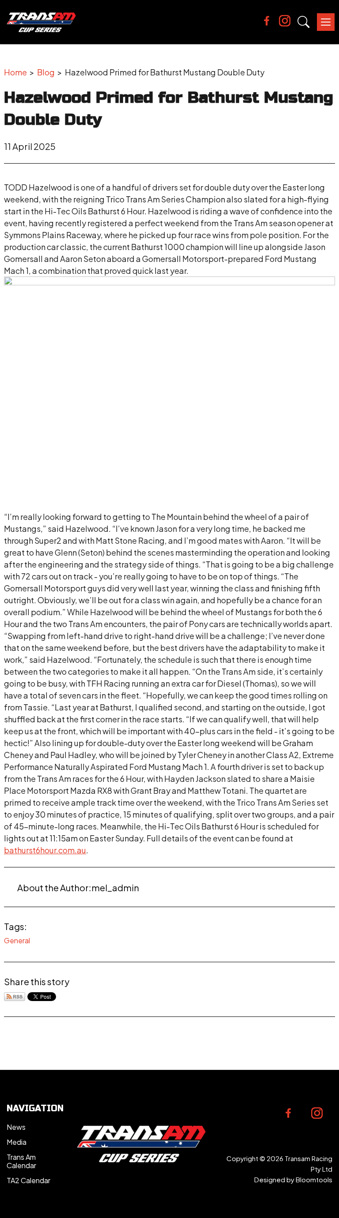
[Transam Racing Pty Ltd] (41, 22)
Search (303, 22)
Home (15, 72)
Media (16, 1142)
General (17, 940)
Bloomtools (314, 1179)
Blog (46, 72)
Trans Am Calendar (21, 1161)
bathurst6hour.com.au (45, 850)
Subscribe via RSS (14, 996)
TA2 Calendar (28, 1180)
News (16, 1127)
